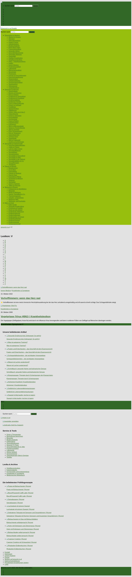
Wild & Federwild (14, 140)
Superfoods (12, 138)
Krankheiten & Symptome (21, 290)
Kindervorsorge (14, 222)
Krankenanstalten (13, 448)
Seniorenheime (12, 454)
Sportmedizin (13, 84)
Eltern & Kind (9, 23)
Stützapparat (13, 86)
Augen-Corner (13, 42)
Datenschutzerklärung (12, 561)
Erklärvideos (11, 441)
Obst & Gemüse (14, 129)
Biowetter (10, 438)
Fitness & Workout (15, 173)
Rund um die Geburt (15, 210)
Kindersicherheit (14, 220)
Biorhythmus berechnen (15, 436)
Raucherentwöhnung (16, 77)
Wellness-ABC (14, 199)
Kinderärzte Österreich (16, 212)
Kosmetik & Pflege (15, 177)
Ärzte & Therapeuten (14, 434)
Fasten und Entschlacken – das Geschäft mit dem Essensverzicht (29, 352)
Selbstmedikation (14, 81)
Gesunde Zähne (14, 51)
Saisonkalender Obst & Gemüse (18, 455)
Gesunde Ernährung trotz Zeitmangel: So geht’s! (23, 339)
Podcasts (8, 25)
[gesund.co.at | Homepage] (6, 2)
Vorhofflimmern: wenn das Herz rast (20, 298)
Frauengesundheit (15, 49)
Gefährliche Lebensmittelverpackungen (20, 392)
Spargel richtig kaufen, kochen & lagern (20, 398)
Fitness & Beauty (10, 20)
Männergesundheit (15, 70)
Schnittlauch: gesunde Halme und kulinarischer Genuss (26, 372)
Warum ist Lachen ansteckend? (17, 365)
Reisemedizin (13, 79)
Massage (12, 191)
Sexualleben (13, 152)
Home (7, 9)
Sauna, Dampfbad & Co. (17, 194)
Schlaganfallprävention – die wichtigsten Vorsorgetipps (25, 359)
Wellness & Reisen (11, 21)
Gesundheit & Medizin (12, 11)
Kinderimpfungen (14, 215)
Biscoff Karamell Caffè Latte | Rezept (19, 496)
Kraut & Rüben (14, 121)
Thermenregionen (15, 196)
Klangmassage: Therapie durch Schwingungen (23, 378)
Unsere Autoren (10, 556)
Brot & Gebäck (13, 95)
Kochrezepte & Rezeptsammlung (18, 472)
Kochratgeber (13, 117)
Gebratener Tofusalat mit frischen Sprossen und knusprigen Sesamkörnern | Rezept (35, 516)
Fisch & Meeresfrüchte (16, 103)
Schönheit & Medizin (16, 178)
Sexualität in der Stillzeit (17, 159)
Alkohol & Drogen (15, 37)
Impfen (11, 63)
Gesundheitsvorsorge (16, 53)
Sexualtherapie (14, 163)
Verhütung (12, 164)
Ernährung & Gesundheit (17, 96)
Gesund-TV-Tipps (13, 445)
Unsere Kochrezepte (12, 14)
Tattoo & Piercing (14, 185)
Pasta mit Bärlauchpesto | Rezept (18, 489)
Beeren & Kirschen (15, 93)
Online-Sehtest (12, 452)
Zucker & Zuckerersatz (16, 142)
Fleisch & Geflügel (15, 105)
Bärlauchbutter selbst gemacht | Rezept (20, 536)
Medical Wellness (15, 192)
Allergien (12, 39)
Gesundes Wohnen (15, 54)
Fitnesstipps (13, 171)
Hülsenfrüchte (13, 114)
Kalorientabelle (12, 470)
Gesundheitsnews (13, 443)
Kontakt (7, 552)
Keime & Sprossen (15, 115)
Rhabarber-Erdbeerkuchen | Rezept (19, 549)
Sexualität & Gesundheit (17, 156)
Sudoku (9, 457)
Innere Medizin (14, 65)
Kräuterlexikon (13, 122)
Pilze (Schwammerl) (15, 131)
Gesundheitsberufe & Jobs (16, 447)
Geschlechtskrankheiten (17, 145)
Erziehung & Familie (16, 208)
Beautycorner (13, 168)
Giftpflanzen (13, 110)
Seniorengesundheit (15, 82)
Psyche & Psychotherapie (17, 75)
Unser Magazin (10, 16)
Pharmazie (12, 74)
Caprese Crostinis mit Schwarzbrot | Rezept (21, 542)
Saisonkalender (14, 135)
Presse (7, 557)
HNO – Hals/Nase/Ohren (17, 61)
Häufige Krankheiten (16, 58)
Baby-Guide (13, 205)
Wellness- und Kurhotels (17, 201)
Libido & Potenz (14, 147)
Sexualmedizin (14, 154)
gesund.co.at (5, 227)
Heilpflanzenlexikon (15, 60)
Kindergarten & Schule (16, 217)
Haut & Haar (13, 175)
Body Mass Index (14, 47)
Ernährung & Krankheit (16, 98)
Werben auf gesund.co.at (13, 559)
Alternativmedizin (14, 40)
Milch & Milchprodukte (16, 126)
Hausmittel (12, 56)
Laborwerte (12, 68)
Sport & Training (14, 184)
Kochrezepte (13, 119)
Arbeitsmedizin (14, 44)
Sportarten (12, 182)
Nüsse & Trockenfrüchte (17, 128)
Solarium (12, 180)
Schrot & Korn (13, 136)
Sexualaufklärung (15, 150)
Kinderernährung (14, 213)
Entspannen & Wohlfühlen (17, 189)
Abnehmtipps (13, 91)
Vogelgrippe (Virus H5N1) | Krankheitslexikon (26, 316)
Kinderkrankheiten (15, 218)
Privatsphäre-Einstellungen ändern (17, 563)
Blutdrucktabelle (14, 46)
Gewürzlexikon (14, 109)
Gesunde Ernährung (12, 13)
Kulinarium (12, 124)
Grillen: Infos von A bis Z (17, 112)
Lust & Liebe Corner (15, 149)
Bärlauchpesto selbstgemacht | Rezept (20, 522)
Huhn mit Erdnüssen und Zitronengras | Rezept (23, 529)
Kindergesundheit (15, 67)
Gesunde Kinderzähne (16, 206)
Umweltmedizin (14, 88)
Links (6, 564)
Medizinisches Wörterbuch (16, 475)
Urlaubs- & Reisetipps (16, 198)
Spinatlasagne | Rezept (15, 503)
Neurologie (12, 72)
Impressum (8, 554)
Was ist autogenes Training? (16, 345)
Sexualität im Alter (15, 157)
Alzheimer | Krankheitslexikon (17, 385)
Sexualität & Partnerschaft (13, 18)
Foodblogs (12, 107)
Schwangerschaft (14, 224)
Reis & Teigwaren (15, 133)
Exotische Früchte (15, 102)
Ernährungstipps (14, 100)
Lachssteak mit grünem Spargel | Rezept (20, 509)
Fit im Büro (12, 170)
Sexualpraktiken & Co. (16, 161)
